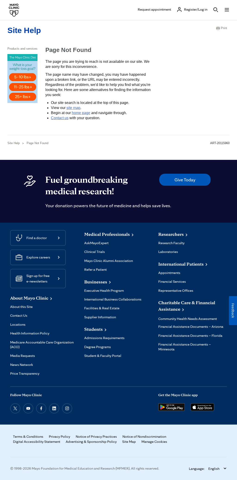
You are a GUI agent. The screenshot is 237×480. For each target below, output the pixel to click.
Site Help (24, 30)
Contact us (60, 118)
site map (73, 108)
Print (224, 28)
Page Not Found (37, 143)
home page (81, 113)
